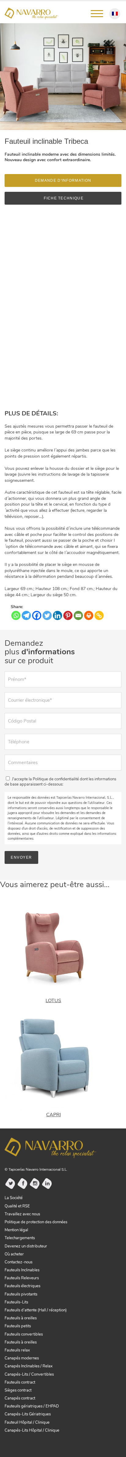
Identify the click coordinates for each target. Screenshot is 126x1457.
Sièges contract (18, 1390)
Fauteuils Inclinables (22, 1270)
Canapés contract (20, 1398)
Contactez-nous (18, 1262)
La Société (14, 1198)
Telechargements (20, 1238)
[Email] (78, 615)
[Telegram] (26, 615)
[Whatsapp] (15, 615)
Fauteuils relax (17, 1350)
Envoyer (21, 857)
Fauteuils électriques (22, 1286)
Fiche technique (63, 198)
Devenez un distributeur (26, 1246)
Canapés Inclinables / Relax (29, 1366)
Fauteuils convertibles (24, 1334)
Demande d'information (63, 180)
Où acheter (14, 1254)
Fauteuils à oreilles (21, 1318)
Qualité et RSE (17, 1206)
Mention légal (16, 1230)
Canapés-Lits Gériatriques (28, 1414)
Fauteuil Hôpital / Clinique (27, 1422)
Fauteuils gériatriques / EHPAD (32, 1406)
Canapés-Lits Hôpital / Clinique (32, 1430)
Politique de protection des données (36, 1222)
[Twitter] (47, 615)
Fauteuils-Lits (16, 1302)
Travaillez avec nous (22, 1214)
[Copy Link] (99, 615)
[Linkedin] (57, 615)
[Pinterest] (67, 615)
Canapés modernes (22, 1358)
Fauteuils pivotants (21, 1294)
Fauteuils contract (20, 1382)
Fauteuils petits (18, 1326)
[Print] (88, 615)
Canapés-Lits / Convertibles (29, 1374)
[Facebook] (36, 615)
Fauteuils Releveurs (22, 1278)
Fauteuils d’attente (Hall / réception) (36, 1310)
